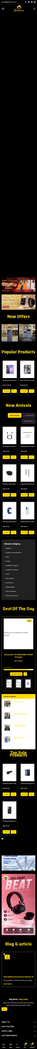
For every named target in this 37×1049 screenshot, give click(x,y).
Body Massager (10, 587)
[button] (34, 696)
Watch (8, 574)
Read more (7, 984)
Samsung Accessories (12, 596)
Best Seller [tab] (14, 415)
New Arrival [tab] (28, 421)
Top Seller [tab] (29, 415)
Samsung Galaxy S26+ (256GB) (12, 380)
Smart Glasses (10, 578)
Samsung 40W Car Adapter (11, 783)
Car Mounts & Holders (12, 570)
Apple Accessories (11, 591)
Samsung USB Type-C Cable (11, 446)
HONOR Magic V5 (20, 726)
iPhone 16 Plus (19, 737)
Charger (8, 561)
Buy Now (4, 1009)
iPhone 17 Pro (19, 702)
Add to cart (7, 391)
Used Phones (9, 583)
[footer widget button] (18, 1022)
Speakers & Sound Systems (14, 553)
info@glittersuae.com (9, 2)
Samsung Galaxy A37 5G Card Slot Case (14, 821)
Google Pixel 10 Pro (21, 714)
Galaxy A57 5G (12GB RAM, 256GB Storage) (18, 655)
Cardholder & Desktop (12, 565)
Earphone (8, 548)
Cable (7, 557)
